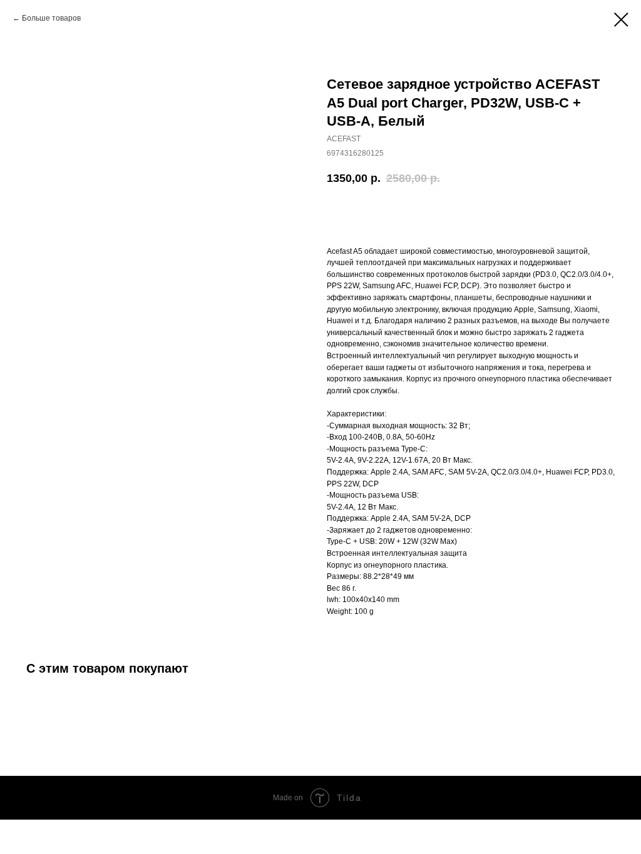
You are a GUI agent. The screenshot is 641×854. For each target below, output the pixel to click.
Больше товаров (51, 18)
